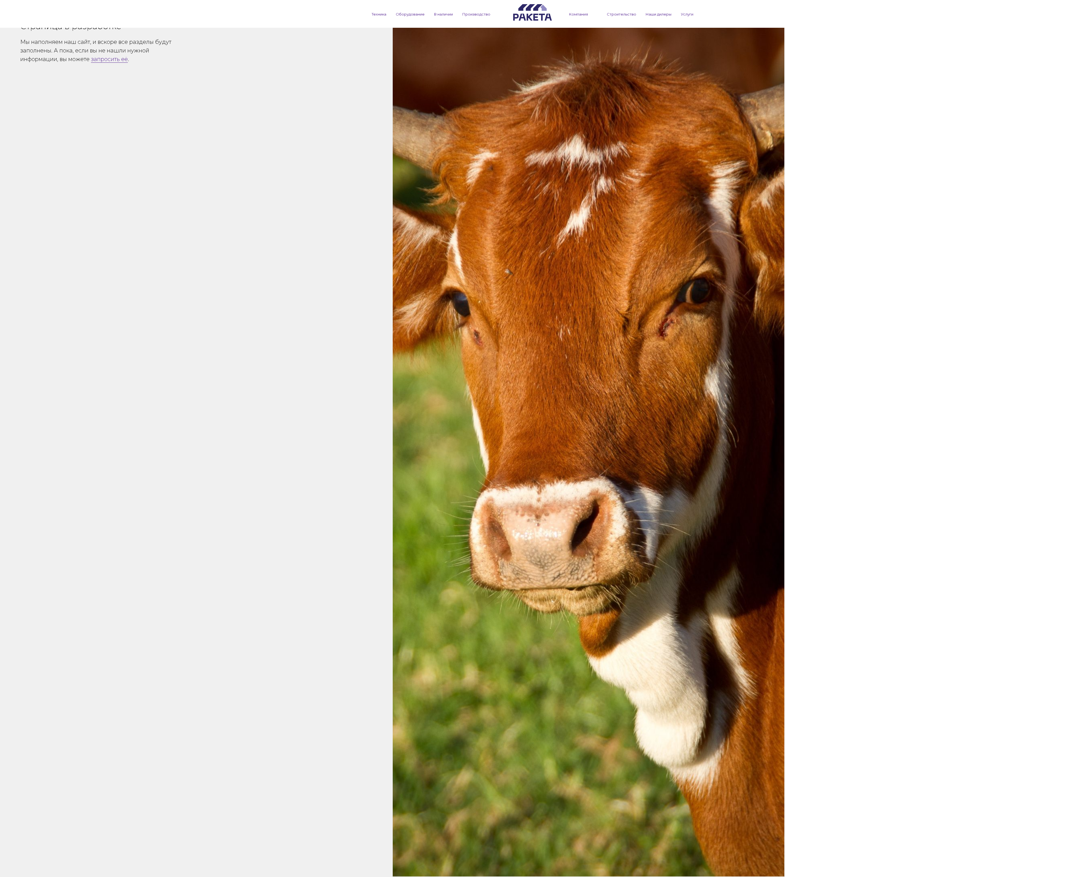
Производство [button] (476, 14)
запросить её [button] (109, 59)
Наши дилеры (658, 14)
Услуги (687, 14)
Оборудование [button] (410, 14)
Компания (578, 14)
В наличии (443, 14)
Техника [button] (379, 14)
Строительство (621, 14)
